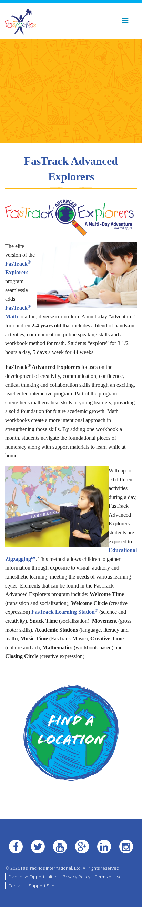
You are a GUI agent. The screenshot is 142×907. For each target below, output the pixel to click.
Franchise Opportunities (33, 876)
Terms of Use (108, 876)
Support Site (41, 885)
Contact (16, 885)
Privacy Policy (76, 876)
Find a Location (71, 731)
